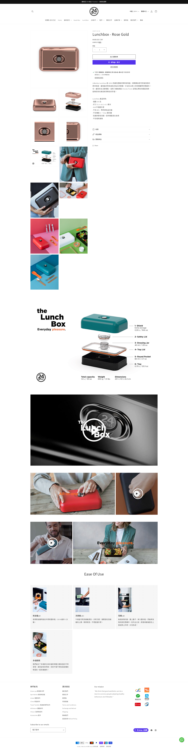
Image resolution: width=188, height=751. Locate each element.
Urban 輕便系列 (35, 698)
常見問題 (65, 701)
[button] (32, 11)
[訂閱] (63, 730)
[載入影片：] (94, 430)
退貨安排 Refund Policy (69, 719)
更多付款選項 (114, 67)
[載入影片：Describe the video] (137, 494)
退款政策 (102, 746)
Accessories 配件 (35, 715)
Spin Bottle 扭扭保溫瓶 (37, 695)
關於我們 (65, 691)
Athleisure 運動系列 (36, 708)
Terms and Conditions (69, 705)
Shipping (65, 712)
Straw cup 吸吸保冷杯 (37, 691)
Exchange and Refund (69, 708)
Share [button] (96, 145)
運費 (100, 42)
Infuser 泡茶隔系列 (36, 712)
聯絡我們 (65, 715)
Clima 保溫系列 (35, 701)
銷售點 (64, 698)
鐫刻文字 (65, 695)
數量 (94, 46)
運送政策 (108, 746)
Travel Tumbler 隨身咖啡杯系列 (40, 705)
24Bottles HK (84, 746)
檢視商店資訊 (99, 78)
